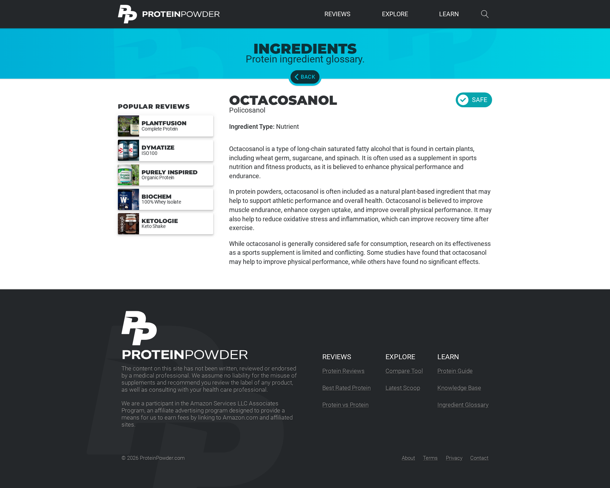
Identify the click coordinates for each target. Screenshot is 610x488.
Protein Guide (455, 371)
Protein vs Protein (345, 405)
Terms (430, 458)
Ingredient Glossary (463, 405)
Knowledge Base (459, 388)
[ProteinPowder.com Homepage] (169, 14)
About (408, 458)
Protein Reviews (343, 371)
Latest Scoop (402, 388)
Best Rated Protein (346, 388)
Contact (479, 458)
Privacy (454, 458)
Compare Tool (404, 371)
